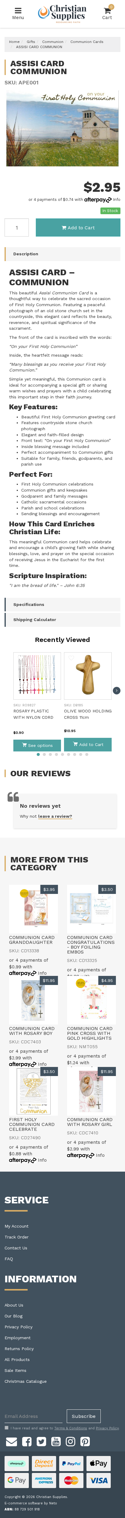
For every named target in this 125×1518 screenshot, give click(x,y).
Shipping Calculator (34, 619)
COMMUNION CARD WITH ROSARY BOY (32, 1031)
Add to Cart (81, 228)
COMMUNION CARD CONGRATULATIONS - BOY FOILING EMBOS (91, 944)
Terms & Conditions (70, 1428)
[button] (20, 658)
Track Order (17, 1237)
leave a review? (55, 816)
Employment (18, 1337)
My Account (17, 1226)
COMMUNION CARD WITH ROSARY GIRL (90, 1122)
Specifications (28, 604)
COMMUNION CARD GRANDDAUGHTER (32, 939)
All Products (17, 1359)
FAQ (9, 1258)
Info (116, 199)
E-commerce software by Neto (31, 1503)
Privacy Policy (18, 1326)
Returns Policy (19, 1348)
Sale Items (15, 1370)
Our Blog (13, 1316)
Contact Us (16, 1247)
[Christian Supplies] (62, 14)
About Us (14, 1305)
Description (25, 253)
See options (40, 745)
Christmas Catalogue (26, 1381)
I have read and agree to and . (65, 1428)
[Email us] (11, 1440)
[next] (116, 690)
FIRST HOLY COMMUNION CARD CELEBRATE (32, 1124)
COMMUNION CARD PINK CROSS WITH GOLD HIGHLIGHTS (90, 1033)
